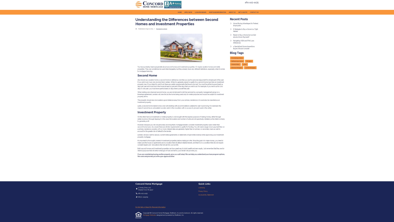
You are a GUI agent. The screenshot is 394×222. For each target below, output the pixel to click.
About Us (232, 12)
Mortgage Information (217, 12)
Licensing (201, 187)
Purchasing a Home (161, 29)
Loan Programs (200, 12)
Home (180, 12)
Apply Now (188, 12)
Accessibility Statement (206, 195)
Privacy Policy (203, 191)
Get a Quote (242, 12)
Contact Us (254, 12)
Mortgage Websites (149, 215)
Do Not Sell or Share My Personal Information (150, 207)
